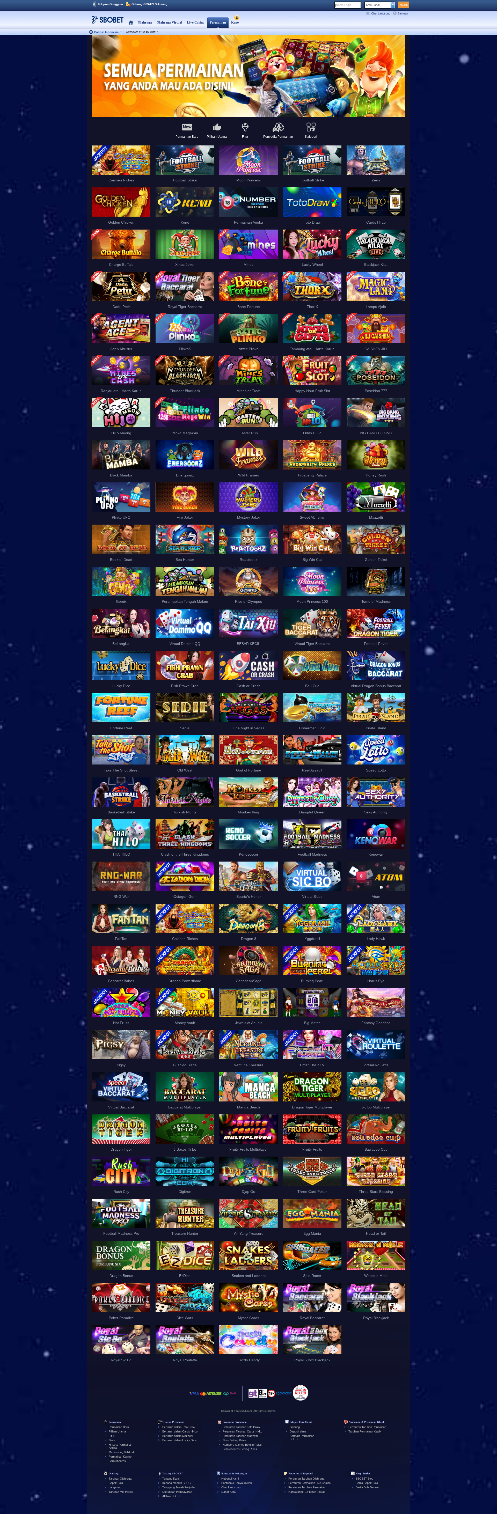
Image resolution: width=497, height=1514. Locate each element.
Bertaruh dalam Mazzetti (177, 1435)
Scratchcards (117, 1460)
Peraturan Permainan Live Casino (309, 1482)
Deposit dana (298, 1431)
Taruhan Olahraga (120, 1478)
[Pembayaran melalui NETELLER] (214, 1396)
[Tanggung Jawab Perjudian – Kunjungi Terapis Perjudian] (253, 1395)
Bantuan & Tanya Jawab (236, 1482)
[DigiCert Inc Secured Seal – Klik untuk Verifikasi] (284, 1396)
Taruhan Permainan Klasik (364, 1431)
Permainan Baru (119, 1427)
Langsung (115, 1487)
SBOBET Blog (364, 1478)
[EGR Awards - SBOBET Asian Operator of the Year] (300, 1393)
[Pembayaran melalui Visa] (194, 1396)
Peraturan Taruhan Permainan (367, 1427)
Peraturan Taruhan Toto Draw (241, 1427)
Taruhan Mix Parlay (121, 1491)
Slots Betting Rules (234, 1440)
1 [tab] (248, 108)
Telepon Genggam (110, 4)
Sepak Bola (116, 1482)
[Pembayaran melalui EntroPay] (226, 1396)
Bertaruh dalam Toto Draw (178, 1427)
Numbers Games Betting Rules (242, 1444)
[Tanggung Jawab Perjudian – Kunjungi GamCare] (263, 1395)
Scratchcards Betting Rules (240, 1449)
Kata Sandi (372, 4)
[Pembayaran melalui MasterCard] (203, 1396)
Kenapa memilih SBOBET (178, 1482)
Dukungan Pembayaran (177, 1491)
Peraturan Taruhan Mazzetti (240, 1435)
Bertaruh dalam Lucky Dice (179, 1440)
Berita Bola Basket (367, 1487)
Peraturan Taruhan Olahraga (306, 1478)
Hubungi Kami (230, 1478)
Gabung (295, 1427)
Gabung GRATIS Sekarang (149, 4)
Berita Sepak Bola (367, 1482)
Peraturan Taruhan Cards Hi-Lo (242, 1431)
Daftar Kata (228, 1491)
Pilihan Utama (117, 1431)
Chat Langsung (380, 13)
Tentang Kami (170, 1478)
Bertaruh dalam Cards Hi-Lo (180, 1431)
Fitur (111, 1435)
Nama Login (343, 4)
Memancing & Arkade (122, 1452)
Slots (112, 1440)
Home (131, 22)
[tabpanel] (248, 76)
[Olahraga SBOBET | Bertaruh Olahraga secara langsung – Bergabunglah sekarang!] (106, 22)
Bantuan (403, 13)
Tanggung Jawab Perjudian (179, 1487)
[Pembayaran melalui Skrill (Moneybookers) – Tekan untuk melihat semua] (233, 1396)
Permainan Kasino (120, 1456)
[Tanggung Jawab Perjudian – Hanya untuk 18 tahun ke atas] (271, 1395)
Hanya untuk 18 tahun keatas (306, 1491)
